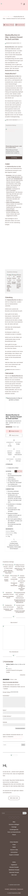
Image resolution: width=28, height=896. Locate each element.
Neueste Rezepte (14, 867)
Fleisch (14, 834)
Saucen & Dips (14, 849)
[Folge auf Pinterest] (17, 749)
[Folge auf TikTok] (18, 817)
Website (5, 722)
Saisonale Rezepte (14, 872)
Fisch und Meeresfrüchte (14, 832)
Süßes (11, 16)
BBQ (14, 822)
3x (21, 471)
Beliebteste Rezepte (14, 869)
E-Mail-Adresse (7, 716)
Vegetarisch (14, 864)
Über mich (14, 875)
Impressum (20, 889)
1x (15, 471)
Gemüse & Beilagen (14, 824)
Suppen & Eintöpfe (14, 854)
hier (18, 187)
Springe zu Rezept (9, 24)
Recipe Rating (6, 692)
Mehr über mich (14, 798)
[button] (6, 427)
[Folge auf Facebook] (14, 749)
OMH (19, 893)
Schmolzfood (14, 852)
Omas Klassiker (14, 842)
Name (5, 710)
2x (18, 471)
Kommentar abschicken (20, 728)
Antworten (22, 675)
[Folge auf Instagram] (11, 749)
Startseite (5, 16)
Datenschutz (13, 889)
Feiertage (14, 827)
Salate (14, 847)
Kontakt (7, 889)
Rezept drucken (20, 24)
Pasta (14, 844)
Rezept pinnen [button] (15, 435)
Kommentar (6, 695)
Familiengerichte (14, 829)
